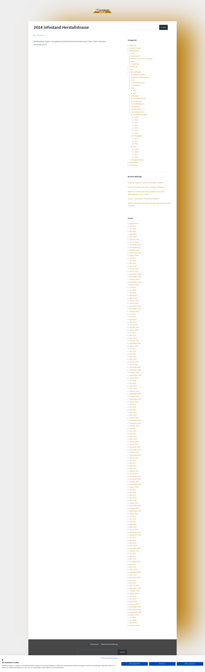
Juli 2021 (132, 348)
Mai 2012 (132, 564)
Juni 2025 (132, 261)
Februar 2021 (134, 362)
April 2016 (133, 498)
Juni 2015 (132, 519)
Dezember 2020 (135, 367)
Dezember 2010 (135, 577)
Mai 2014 (132, 540)
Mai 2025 (132, 263)
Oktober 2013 (134, 551)
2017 (134, 90)
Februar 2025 (134, 269)
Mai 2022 (132, 335)
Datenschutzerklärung (109, 644)
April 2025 (133, 266)
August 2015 (133, 514)
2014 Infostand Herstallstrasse (61, 27)
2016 (136, 133)
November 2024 (135, 277)
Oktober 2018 (134, 426)
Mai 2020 (132, 383)
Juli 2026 (132, 226)
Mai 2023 (132, 317)
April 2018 (132, 436)
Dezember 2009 (135, 588)
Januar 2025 (133, 271)
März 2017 (133, 468)
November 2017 (135, 450)
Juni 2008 (132, 620)
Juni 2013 (132, 554)
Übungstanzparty (137, 160)
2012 (136, 122)
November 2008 (135, 609)
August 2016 (133, 487)
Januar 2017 (133, 474)
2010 (136, 120)
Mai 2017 (132, 463)
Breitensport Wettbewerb (140, 77)
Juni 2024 (132, 290)
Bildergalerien (134, 51)
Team (131, 69)
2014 (136, 128)
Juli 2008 (132, 617)
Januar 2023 (133, 325)
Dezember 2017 (135, 447)
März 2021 (133, 359)
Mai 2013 (132, 556)
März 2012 (133, 569)
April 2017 (132, 466)
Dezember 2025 (135, 245)
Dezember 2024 (135, 274)
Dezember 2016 (135, 476)
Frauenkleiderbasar (138, 83)
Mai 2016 (132, 495)
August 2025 (133, 255)
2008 (136, 149)
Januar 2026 (133, 242)
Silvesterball (135, 107)
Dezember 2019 (135, 394)
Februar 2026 (134, 239)
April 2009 (133, 601)
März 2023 (133, 322)
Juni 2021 (132, 351)
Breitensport (135, 56)
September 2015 (135, 511)
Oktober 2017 (134, 452)
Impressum (94, 644)
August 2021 (133, 346)
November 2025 (135, 247)
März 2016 (133, 500)
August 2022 (133, 330)
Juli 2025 (132, 258)
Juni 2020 (132, 380)
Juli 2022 (132, 333)
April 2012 (132, 567)
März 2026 (133, 237)
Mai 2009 (132, 599)
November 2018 (135, 423)
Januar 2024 (133, 303)
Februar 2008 (134, 625)
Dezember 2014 (135, 532)
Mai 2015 (132, 522)
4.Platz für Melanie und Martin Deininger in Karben (145, 183)
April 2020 (133, 386)
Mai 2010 (132, 583)
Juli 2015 (132, 516)
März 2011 (133, 575)
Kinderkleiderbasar (137, 104)
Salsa (133, 61)
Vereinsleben (134, 162)
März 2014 (133, 545)
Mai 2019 (132, 410)
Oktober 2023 (134, 311)
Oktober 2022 (134, 327)
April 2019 (133, 412)
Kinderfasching (136, 101)
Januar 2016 (133, 503)
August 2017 (133, 458)
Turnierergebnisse (137, 112)
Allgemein (132, 45)
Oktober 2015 (134, 508)
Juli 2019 (132, 404)
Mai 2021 (132, 354)
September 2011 (135, 572)
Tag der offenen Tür (138, 109)
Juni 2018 (132, 431)
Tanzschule (133, 67)
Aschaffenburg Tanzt (140, 114)
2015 (136, 130)
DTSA (133, 80)
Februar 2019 (134, 418)
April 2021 (132, 357)
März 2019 (133, 415)
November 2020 (135, 370)
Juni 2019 (132, 407)
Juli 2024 (132, 287)
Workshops (133, 165)
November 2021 (135, 343)
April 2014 (133, 543)
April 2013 (132, 559)
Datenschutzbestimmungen (109, 658)
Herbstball (134, 96)
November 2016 (135, 479)
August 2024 (133, 285)
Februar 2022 (134, 341)
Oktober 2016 (134, 482)
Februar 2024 (134, 301)
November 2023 (135, 309)
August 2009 (134, 593)
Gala (132, 88)
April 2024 (133, 295)
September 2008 (135, 612)
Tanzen (132, 53)
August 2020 (134, 378)
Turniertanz (135, 64)
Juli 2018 (132, 428)
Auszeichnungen (135, 48)
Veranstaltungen (135, 72)
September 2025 (135, 253)
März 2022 (133, 338)
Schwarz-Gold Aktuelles (102, 11)
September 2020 (135, 375)
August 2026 (133, 223)
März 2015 (133, 527)
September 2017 (135, 455)
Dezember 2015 (135, 506)
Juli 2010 (132, 580)
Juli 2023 (132, 314)
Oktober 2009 (134, 591)
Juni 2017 (132, 460)
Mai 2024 (132, 293)
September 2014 (135, 535)
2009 (136, 117)
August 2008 (134, 615)
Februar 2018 (134, 442)
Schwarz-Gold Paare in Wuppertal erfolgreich (143, 199)
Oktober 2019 (134, 396)
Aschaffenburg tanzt (138, 75)
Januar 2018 (133, 444)
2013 (136, 125)
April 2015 (132, 524)
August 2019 (133, 402)
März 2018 (133, 439)
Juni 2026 (132, 229)
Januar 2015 (133, 530)
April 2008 (133, 623)
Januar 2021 (133, 365)
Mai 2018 (132, 434)
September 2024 (135, 282)
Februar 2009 (134, 604)
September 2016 (135, 484)
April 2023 (133, 319)
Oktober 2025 (134, 250)
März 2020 (133, 388)
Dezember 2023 (135, 306)
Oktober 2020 (134, 372)
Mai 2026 (132, 231)
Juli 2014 (132, 537)
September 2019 (135, 399)
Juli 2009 (132, 596)
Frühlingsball (135, 85)
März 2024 (133, 298)
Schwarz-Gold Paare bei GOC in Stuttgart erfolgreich (146, 187)
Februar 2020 (134, 391)
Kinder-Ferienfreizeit (138, 98)
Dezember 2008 (135, 607)
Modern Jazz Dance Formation (142, 59)
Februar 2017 (134, 471)
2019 (134, 93)
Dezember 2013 (135, 548)
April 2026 (133, 234)
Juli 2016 (132, 490)
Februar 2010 (134, 585)
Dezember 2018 (135, 420)
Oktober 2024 (134, 279)
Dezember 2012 (135, 561)
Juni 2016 (132, 492)
